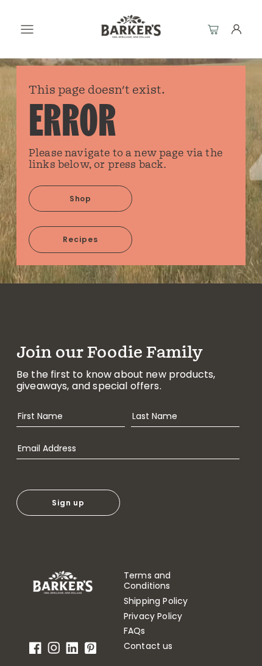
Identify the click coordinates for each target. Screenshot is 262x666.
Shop (80, 198)
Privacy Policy (153, 616)
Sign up (68, 503)
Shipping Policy (156, 601)
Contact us (148, 646)
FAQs (135, 631)
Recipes (80, 239)
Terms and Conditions (147, 581)
